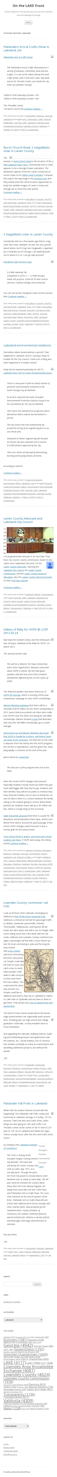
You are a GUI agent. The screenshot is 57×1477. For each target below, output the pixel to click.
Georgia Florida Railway (25, 1078)
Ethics (18, 483)
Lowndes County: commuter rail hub (26, 904)
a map (35, 719)
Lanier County (10, 320)
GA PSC (48, 199)
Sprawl (12, 1085)
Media (37, 594)
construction (43, 1075)
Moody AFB (30, 1072)
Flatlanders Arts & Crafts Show (18, 57)
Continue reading (33, 109)
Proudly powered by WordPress (17, 1472)
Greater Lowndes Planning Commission (21, 1352)
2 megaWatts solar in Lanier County (28, 234)
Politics (29, 857)
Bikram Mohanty (35, 860)
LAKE (24, 123)
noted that (24, 757)
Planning (21, 857)
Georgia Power (10, 202)
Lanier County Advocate (15, 566)
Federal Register (19, 313)
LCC (47, 1363)
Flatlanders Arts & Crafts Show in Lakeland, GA (26, 48)
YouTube (16, 1302)
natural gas (10, 1385)
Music (23, 1255)
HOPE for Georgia (12, 695)
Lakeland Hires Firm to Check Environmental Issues (28, 373)
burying (48, 483)
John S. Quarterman (30, 129)
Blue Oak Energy (11, 310)
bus (36, 1075)
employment (9, 1078)
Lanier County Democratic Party (17, 874)
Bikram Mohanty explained (16, 705)
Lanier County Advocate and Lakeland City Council (23, 520)
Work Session (39, 1408)
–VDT (41, 1166)
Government (34, 854)
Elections (7, 854)
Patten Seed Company (32, 175)
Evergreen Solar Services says (18, 262)
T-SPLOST (48, 1072)
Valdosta (43, 126)
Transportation (10, 1075)
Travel (20, 1075)
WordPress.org (10, 1454)
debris (24, 487)
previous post (40, 178)
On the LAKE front (28, 5)
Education (47, 850)
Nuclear (22, 1384)
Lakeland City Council (14, 570)
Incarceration (12, 1359)
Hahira (36, 1068)
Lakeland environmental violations (27, 345)
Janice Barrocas (10, 871)
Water (12, 1408)
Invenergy (28, 317)
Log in (6, 1444)
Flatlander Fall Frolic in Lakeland (25, 1103)
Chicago (22, 310)
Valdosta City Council (17, 1405)
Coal (30, 1337)
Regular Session (41, 1386)
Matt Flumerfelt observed (16, 815)
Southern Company (13, 1392)
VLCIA (38, 1405)
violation (16, 497)
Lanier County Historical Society (37, 577)
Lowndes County (30, 126)
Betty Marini (22, 860)
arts (24, 119)
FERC (29, 313)
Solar (29, 202)
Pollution (22, 1387)
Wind (25, 1409)
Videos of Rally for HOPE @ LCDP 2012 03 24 (26, 631)
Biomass (20, 1337)
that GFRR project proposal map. (30, 916)
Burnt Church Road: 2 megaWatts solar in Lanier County (27, 149)
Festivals (40, 116)
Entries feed (9, 1447)
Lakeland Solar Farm (33, 209)
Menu (28, 22)
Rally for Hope (17, 881)
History (44, 854)
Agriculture (30, 199)
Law (32, 483)
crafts (40, 119)
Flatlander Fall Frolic (40, 1252)
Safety (33, 1389)
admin (41, 1085)
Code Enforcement (34, 480)
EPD (22, 490)
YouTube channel (19, 580)
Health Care (21, 1357)
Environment (9, 483)
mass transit (41, 1082)
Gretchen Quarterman (26, 1354)
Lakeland (8, 119)
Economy (40, 199)
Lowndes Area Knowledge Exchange (33, 320)
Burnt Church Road (22, 161)
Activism (29, 850)
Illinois (20, 317)
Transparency (47, 594)
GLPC (9, 1349)
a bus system (14, 951)
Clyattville (30, 1065)
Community (31, 116)
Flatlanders (8, 123)
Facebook (8, 1302)
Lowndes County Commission (26, 1380)
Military (21, 1072)
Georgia (48, 116)
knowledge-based (27, 1082)
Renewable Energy (15, 1389)
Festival (47, 119)
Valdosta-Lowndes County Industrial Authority (25, 1403)
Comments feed (11, 1451)
